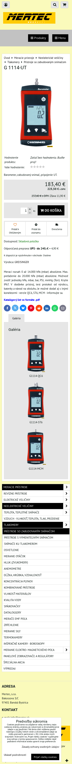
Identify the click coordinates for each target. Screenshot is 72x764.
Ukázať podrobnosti (15, 754)
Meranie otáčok (14, 556)
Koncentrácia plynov (18, 581)
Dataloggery (12, 612)
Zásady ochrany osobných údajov (40, 746)
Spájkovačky (12, 606)
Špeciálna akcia (14, 662)
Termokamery (13, 637)
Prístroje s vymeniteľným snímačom (28, 537)
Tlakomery (11, 525)
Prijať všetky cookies (45, 757)
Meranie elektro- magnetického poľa (29, 650)
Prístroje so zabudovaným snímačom (29, 531)
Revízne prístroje (15, 493)
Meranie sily (12, 631)
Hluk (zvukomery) (16, 562)
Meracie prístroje (16, 487)
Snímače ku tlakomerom (20, 544)
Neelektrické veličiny (18, 506)
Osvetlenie (11, 550)
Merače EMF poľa (15, 618)
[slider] (37, 166)
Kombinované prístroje (19, 587)
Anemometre (12, 568)
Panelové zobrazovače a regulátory (29, 656)
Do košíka (53, 210)
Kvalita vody (12, 600)
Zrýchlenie (11, 625)
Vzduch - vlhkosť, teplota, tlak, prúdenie (31, 518)
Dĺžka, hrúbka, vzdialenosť (23, 575)
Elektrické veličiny (17, 500)
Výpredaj (10, 668)
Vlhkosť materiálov (17, 594)
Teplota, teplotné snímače (21, 512)
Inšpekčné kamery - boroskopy (24, 643)
